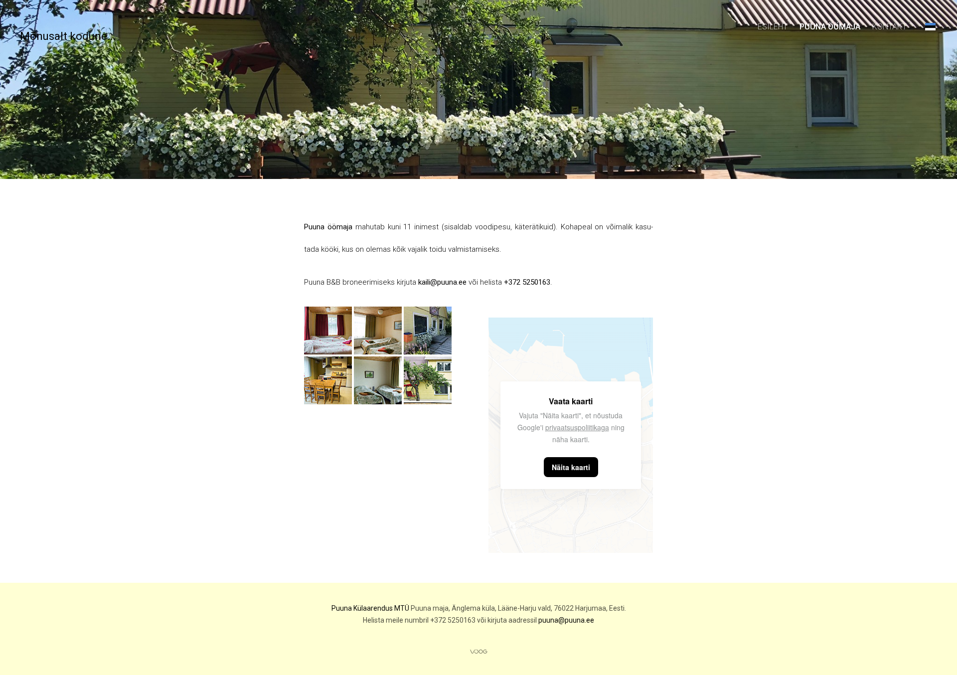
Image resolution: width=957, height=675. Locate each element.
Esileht (773, 26)
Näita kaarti (571, 467)
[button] (930, 26)
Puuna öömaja (829, 26)
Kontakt (889, 26)
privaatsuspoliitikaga (577, 427)
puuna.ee (576, 620)
